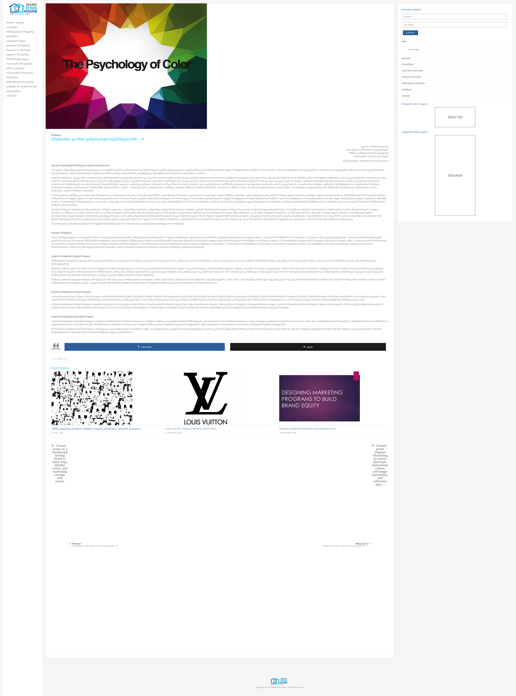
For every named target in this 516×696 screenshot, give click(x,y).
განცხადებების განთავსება (413, 83)
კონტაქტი (406, 96)
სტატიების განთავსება (411, 77)
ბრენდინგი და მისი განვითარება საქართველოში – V (345, 546)
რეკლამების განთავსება (412, 71)
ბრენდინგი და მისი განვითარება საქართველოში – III (95, 546)
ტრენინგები (407, 89)
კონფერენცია (408, 64)
